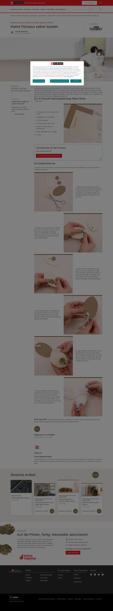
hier (76, 75)
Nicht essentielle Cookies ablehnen (59, 81)
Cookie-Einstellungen (39, 81)
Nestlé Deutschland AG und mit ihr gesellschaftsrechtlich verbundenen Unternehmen (53, 68)
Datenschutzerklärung (68, 76)
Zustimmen (76, 81)
